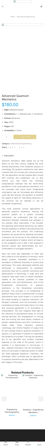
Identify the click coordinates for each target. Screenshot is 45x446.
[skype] (23, 147)
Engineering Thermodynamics (11, 410)
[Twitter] (8, 147)
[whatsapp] (22, 147)
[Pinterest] (15, 147)
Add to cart (25, 137)
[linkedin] (19, 147)
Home (12, 17)
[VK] (13, 147)
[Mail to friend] (17, 147)
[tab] (9, 156)
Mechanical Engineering (26, 17)
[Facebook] (10, 147)
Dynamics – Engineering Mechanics (33, 411)
